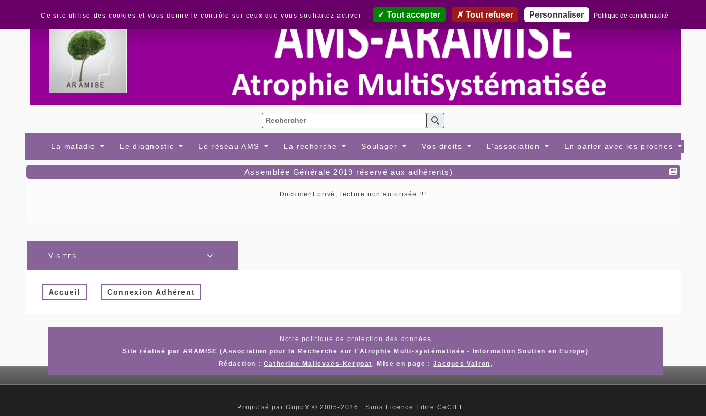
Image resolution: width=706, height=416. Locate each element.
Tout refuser (488, 14)
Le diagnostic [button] (148, 146)
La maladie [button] (75, 146)
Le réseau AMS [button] (230, 146)
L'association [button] (515, 146)
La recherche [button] (312, 146)
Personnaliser (556, 14)
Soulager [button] (380, 146)
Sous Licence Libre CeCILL (415, 407)
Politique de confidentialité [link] (631, 15)
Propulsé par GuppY (274, 407)
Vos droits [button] (443, 146)
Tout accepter (412, 14)
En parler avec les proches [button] (620, 146)
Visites (131, 255)
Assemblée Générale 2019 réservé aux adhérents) (348, 171)
